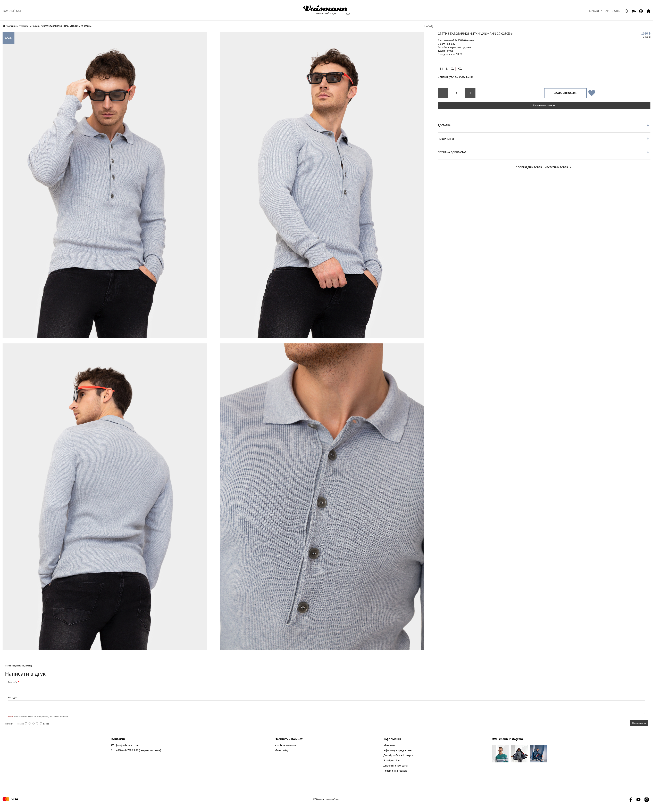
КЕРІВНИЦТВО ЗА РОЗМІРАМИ (455, 77)
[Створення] (641, 11)
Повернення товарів (395, 771)
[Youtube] (638, 799)
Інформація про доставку (398, 750)
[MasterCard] (6, 799)
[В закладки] (592, 93)
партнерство (612, 11)
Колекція (11, 26)
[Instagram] (646, 799)
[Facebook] (630, 799)
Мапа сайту (281, 750)
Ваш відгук (13, 698)
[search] (624, 4)
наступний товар (557, 167)
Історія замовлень (285, 745)
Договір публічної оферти (398, 755)
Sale (18, 11)
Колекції (8, 11)
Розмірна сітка (391, 760)
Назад (428, 26)
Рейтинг (9, 724)
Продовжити (639, 723)
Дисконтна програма (395, 765)
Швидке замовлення (544, 105)
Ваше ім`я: (12, 682)
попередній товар (529, 167)
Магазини (595, 11)
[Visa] (14, 799)
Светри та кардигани (29, 26)
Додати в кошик (565, 93)
